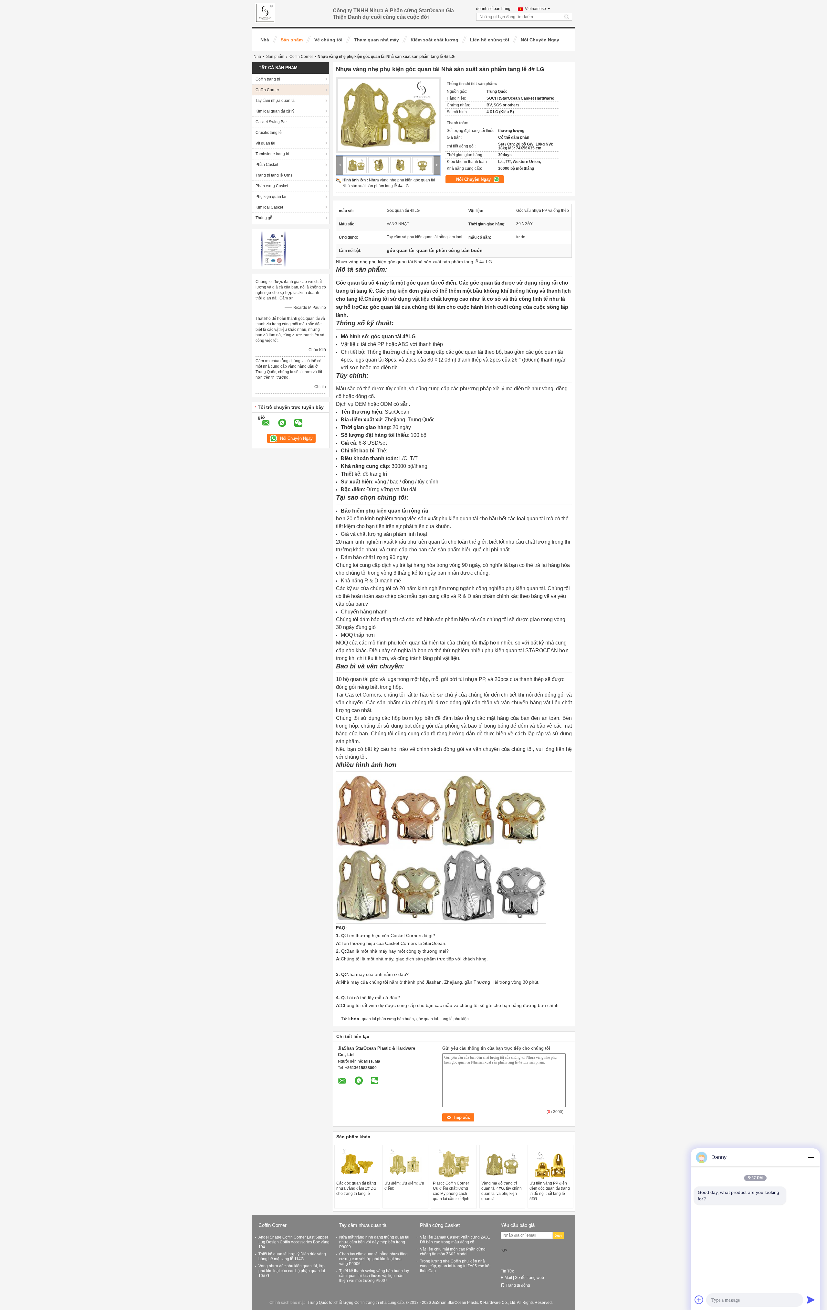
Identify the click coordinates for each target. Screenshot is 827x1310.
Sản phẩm (292, 39)
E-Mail (506, 1277)
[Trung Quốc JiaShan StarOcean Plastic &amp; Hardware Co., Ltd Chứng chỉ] (273, 248)
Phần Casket (267, 164)
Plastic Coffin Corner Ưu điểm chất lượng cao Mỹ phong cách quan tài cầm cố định (451, 1191)
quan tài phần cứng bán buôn (388, 1019)
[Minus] (811, 1157)
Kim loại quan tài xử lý (275, 111)
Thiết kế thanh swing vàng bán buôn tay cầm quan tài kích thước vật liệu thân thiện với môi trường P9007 (374, 1276)
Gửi (558, 1235)
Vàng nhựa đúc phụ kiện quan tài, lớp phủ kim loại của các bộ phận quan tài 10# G (291, 1271)
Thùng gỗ (264, 218)
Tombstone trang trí (272, 154)
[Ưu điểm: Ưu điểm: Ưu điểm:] (405, 1164)
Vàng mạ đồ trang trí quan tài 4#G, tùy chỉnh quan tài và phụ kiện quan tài (501, 1191)
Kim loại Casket (269, 207)
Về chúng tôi (328, 39)
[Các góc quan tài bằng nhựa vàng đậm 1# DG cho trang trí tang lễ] (357, 1164)
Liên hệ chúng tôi (489, 39)
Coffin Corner (301, 56)
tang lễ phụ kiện (455, 1019)
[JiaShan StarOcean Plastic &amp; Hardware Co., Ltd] (265, 12)
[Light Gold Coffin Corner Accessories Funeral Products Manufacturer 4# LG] (388, 115)
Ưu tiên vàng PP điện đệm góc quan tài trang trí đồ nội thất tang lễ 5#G (549, 1191)
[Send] (811, 1300)
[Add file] (699, 1300)
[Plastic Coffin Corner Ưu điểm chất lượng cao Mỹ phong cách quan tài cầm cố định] (453, 1164)
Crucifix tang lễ (269, 132)
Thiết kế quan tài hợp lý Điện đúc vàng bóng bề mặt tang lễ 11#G (292, 1256)
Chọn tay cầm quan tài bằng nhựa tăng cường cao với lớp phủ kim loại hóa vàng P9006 (373, 1259)
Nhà (264, 39)
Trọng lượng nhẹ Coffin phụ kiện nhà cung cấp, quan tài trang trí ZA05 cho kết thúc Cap (455, 1266)
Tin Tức (507, 1271)
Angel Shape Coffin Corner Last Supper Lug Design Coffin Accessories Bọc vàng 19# (294, 1242)
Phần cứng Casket (272, 186)
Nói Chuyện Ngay (540, 39)
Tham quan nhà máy (376, 39)
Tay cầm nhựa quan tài (276, 100)
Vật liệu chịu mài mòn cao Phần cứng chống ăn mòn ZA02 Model (453, 1251)
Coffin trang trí (268, 79)
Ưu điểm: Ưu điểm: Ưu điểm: (404, 1186)
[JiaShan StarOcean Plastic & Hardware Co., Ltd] (339, 165)
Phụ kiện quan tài (271, 196)
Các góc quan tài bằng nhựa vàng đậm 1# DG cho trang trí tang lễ (356, 1188)
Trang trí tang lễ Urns (274, 175)
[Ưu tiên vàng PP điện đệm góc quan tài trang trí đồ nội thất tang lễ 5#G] (550, 1164)
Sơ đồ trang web (529, 1277)
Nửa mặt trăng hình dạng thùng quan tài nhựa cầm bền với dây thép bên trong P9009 (374, 1242)
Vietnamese (535, 8)
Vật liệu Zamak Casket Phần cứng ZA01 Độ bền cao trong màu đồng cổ (455, 1239)
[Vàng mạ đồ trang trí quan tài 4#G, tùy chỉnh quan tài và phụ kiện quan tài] (502, 1164)
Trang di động (518, 1285)
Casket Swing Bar (271, 122)
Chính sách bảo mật (287, 1302)
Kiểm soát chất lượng (434, 39)
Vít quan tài (265, 143)
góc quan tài (427, 1019)
